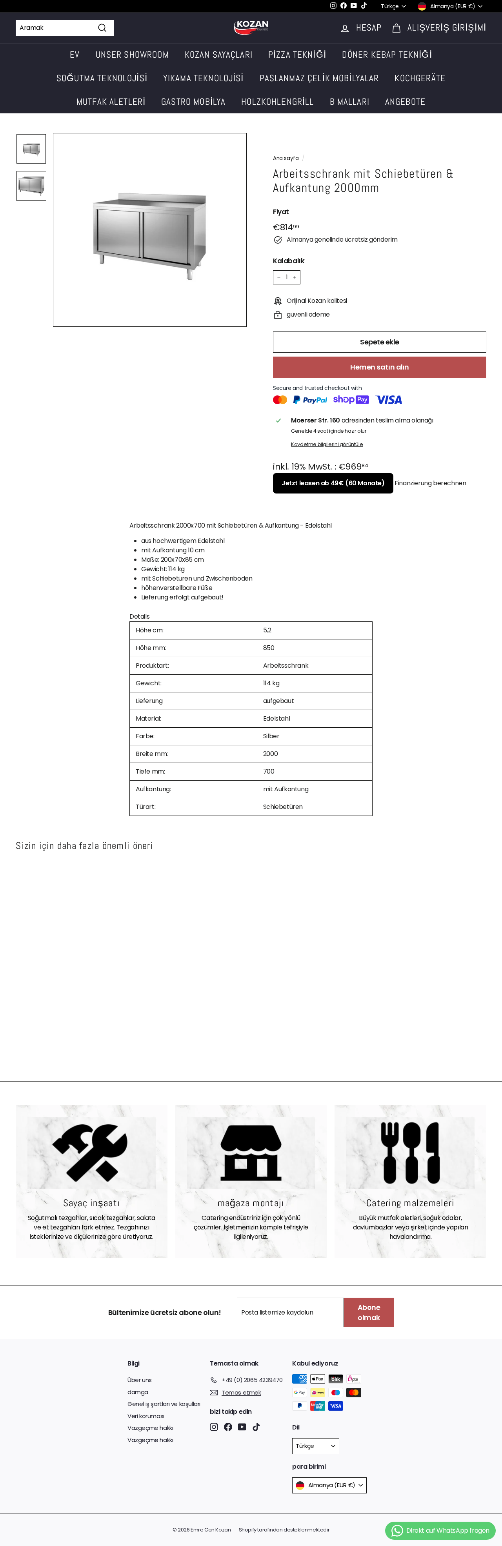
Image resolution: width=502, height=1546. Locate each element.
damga (137, 1392)
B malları (349, 101)
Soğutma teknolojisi (101, 78)
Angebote (405, 101)
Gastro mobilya (193, 101)
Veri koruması (145, 1416)
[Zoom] (149, 229)
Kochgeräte (420, 78)
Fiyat (281, 212)
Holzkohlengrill (277, 101)
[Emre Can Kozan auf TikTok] (256, 1426)
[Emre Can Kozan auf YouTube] (242, 1426)
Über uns (139, 1380)
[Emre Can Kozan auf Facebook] (228, 1426)
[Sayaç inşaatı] (91, 1153)
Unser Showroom (132, 54)
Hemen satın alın (379, 367)
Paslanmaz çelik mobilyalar (319, 78)
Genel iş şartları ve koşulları (163, 1404)
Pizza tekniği (297, 54)
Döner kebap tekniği (387, 54)
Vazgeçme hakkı (150, 1428)
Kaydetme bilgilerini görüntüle (327, 444)
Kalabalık (288, 261)
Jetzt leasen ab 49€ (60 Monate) (333, 483)
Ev (75, 54)
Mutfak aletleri (111, 101)
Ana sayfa (285, 158)
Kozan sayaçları (219, 54)
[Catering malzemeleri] (410, 1153)
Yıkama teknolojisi (203, 78)
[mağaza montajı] (251, 1153)
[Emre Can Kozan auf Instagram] (214, 1426)
